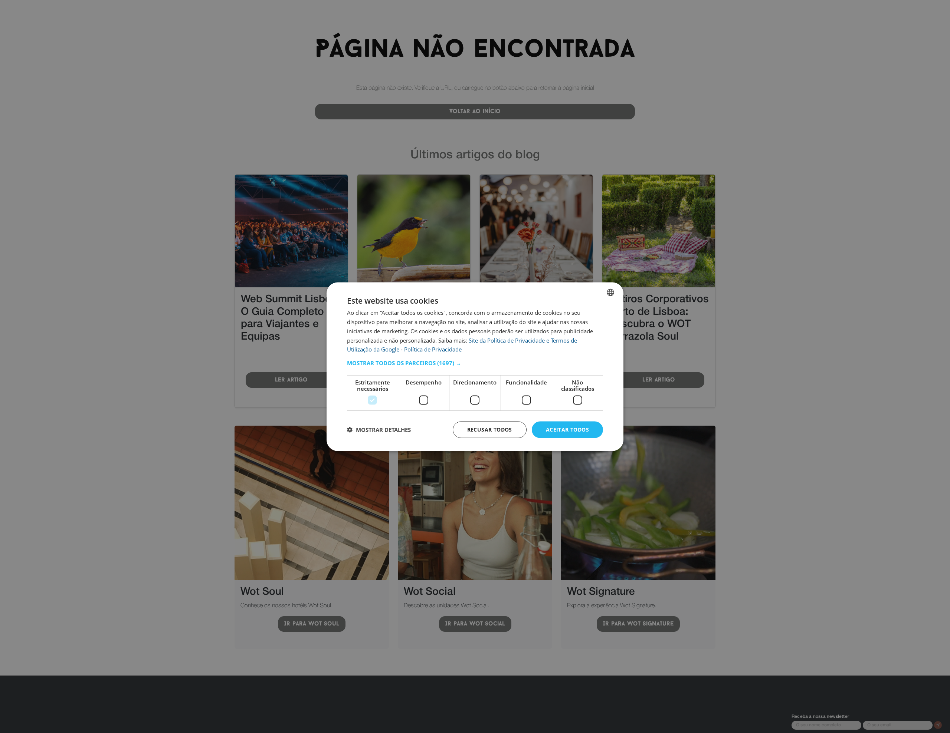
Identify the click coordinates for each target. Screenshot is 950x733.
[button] (475, 362)
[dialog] (475, 366)
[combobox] (610, 292)
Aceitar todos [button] (567, 429)
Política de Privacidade (433, 349)
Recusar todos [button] (489, 429)
